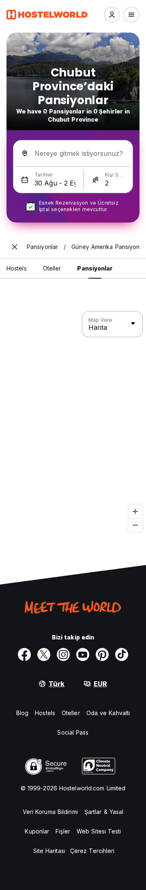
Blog (22, 712)
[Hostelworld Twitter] (43, 654)
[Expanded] (14, 247)
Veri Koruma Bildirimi (50, 811)
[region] (73, 422)
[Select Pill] (112, 15)
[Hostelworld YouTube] (82, 654)
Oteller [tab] (52, 268)
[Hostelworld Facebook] (24, 654)
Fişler (63, 831)
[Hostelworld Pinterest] (102, 654)
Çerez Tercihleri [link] (92, 850)
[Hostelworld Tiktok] (121, 654)
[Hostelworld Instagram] (63, 654)
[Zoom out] (135, 525)
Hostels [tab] (16, 268)
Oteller (71, 712)
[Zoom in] (135, 511)
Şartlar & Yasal (104, 811)
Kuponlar (37, 831)
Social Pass (72, 732)
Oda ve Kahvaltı (108, 712)
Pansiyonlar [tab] (95, 268)
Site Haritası (49, 850)
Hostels (45, 712)
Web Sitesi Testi (99, 831)
